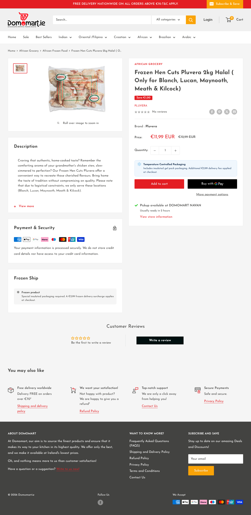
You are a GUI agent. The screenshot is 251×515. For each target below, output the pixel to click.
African (142, 37)
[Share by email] (234, 112)
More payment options (212, 194)
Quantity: (141, 150)
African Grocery (29, 50)
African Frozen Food (55, 50)
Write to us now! (67, 469)
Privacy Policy (214, 401)
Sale (26, 37)
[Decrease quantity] (155, 150)
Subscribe (201, 470)
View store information (156, 216)
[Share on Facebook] (212, 112)
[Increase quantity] (175, 150)
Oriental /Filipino (91, 37)
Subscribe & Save (228, 4)
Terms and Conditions (144, 471)
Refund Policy (89, 411)
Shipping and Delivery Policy (149, 452)
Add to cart (159, 184)
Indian (63, 37)
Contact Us (150, 406)
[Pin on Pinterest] (219, 112)
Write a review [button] (160, 340)
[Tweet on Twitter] (227, 112)
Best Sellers (44, 37)
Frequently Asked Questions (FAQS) (149, 443)
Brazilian (165, 37)
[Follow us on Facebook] (100, 502)
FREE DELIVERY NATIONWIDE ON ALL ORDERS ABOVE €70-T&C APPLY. (125, 4)
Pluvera (141, 106)
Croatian (120, 37)
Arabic (186, 37)
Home (12, 37)
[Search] (191, 19)
